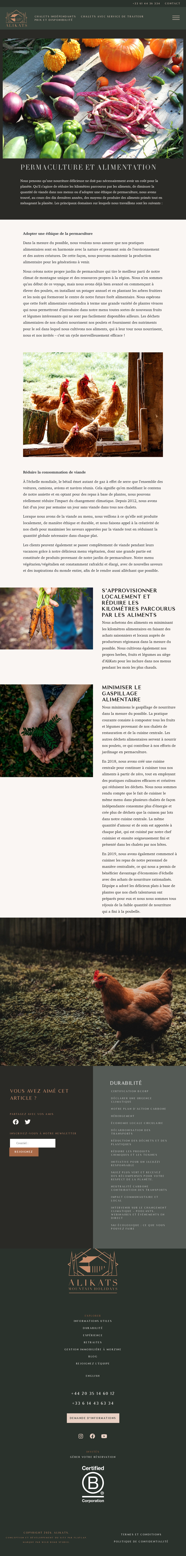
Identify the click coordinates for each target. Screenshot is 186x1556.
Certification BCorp (130, 1091)
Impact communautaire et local (135, 1199)
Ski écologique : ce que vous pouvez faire (138, 1227)
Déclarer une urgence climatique (131, 1100)
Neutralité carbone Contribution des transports (139, 1188)
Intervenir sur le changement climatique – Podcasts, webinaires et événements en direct (139, 1213)
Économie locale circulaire (137, 1123)
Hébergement (123, 1116)
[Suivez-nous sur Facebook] (92, 1436)
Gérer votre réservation (93, 1457)
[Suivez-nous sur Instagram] (81, 1436)
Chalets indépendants (55, 16)
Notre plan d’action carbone (139, 1109)
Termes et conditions (141, 1534)
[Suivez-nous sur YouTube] (104, 1436)
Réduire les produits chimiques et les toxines (134, 1153)
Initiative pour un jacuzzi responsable (135, 1164)
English (93, 1376)
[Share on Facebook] (15, 1122)
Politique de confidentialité (141, 1541)
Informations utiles (93, 1321)
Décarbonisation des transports (131, 1132)
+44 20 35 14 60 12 (93, 1393)
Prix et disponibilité (54, 20)
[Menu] (176, 18)
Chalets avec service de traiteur (112, 16)
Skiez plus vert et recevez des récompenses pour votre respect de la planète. (138, 1176)
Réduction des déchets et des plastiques (139, 1142)
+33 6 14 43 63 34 (93, 1403)
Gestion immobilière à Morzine (93, 1349)
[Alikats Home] (16, 18)
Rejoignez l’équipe (93, 1363)
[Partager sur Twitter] (27, 1122)
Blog (93, 1356)
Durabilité (93, 1328)
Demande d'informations (93, 1418)
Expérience (93, 1335)
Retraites (93, 1342)
